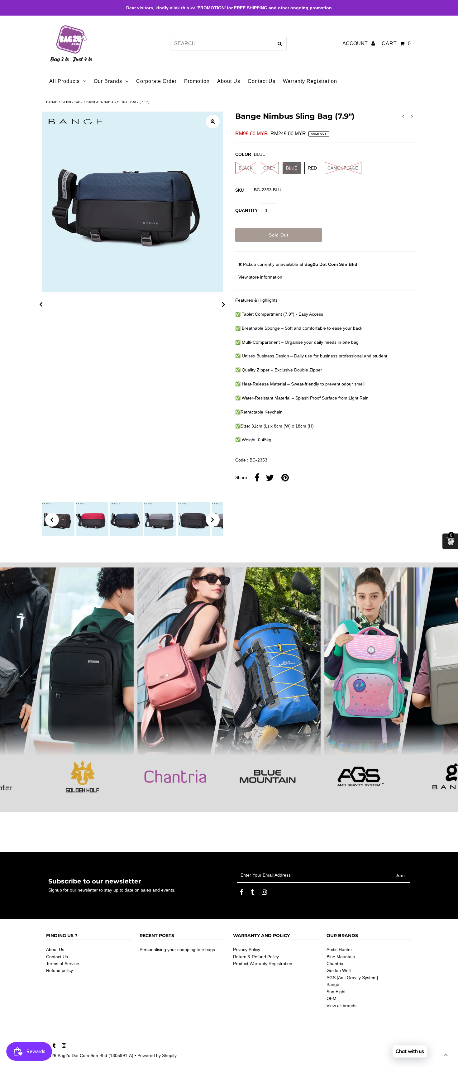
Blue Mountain (341, 956)
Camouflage (342, 167)
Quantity (246, 210)
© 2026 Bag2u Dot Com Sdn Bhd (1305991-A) (87, 1055)
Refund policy (59, 970)
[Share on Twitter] (270, 478)
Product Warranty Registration (262, 963)
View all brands (341, 1005)
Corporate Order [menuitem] (156, 81)
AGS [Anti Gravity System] (352, 977)
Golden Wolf (339, 970)
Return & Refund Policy (256, 956)
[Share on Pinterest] (285, 478)
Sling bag (72, 102)
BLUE (291, 167)
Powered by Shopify (157, 1055)
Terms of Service (62, 963)
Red (312, 167)
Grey (269, 167)
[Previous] (41, 304)
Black (246, 167)
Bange (333, 984)
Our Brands (108, 81)
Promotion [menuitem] (197, 81)
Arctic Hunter (339, 949)
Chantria (335, 963)
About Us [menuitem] (228, 81)
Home (52, 102)
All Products (64, 81)
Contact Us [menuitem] (261, 81)
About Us (55, 949)
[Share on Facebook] (257, 478)
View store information (260, 277)
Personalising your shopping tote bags (177, 949)
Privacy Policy (246, 949)
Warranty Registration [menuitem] (310, 81)
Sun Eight (336, 991)
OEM (331, 998)
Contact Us (57, 956)
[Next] (224, 304)
